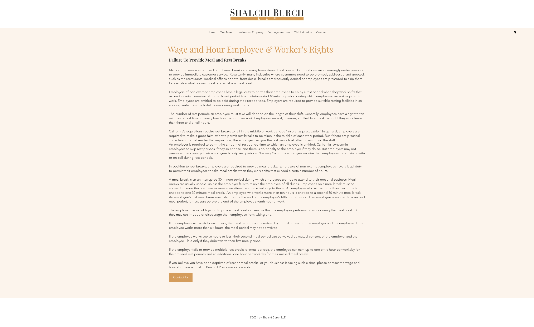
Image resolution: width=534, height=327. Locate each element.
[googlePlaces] (515, 32)
